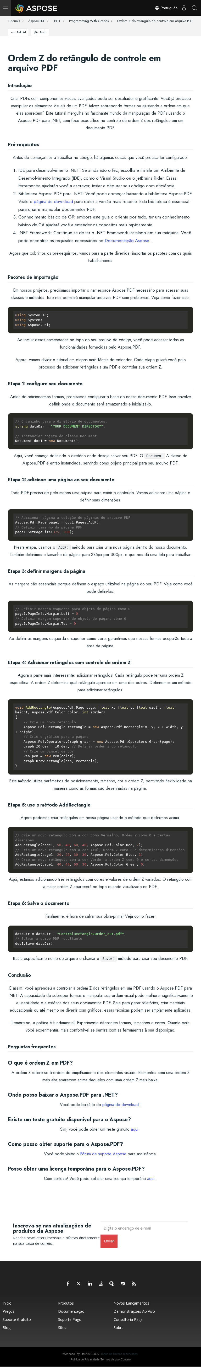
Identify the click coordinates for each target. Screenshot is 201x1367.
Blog (6, 1327)
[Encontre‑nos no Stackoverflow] (101, 1283)
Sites (62, 1327)
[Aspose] (36, 7)
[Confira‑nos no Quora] (112, 1283)
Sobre (119, 1327)
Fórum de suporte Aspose (103, 1154)
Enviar (109, 1240)
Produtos (66, 1303)
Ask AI (21, 32)
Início (7, 1303)
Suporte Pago (69, 1319)
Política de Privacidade (85, 1359)
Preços (8, 1311)
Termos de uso (110, 1359)
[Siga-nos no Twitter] (79, 1283)
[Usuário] (184, 8)
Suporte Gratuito (17, 1319)
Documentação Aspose (127, 240)
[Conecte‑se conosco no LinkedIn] (90, 1283)
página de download (53, 201)
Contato (126, 1359)
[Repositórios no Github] (123, 1283)
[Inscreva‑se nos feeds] (134, 1283)
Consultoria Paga (128, 1319)
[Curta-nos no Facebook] (68, 1283)
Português (168, 8)
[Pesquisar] (194, 8)
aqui (134, 1129)
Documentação (71, 1311)
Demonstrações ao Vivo (134, 1311)
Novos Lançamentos (131, 1303)
